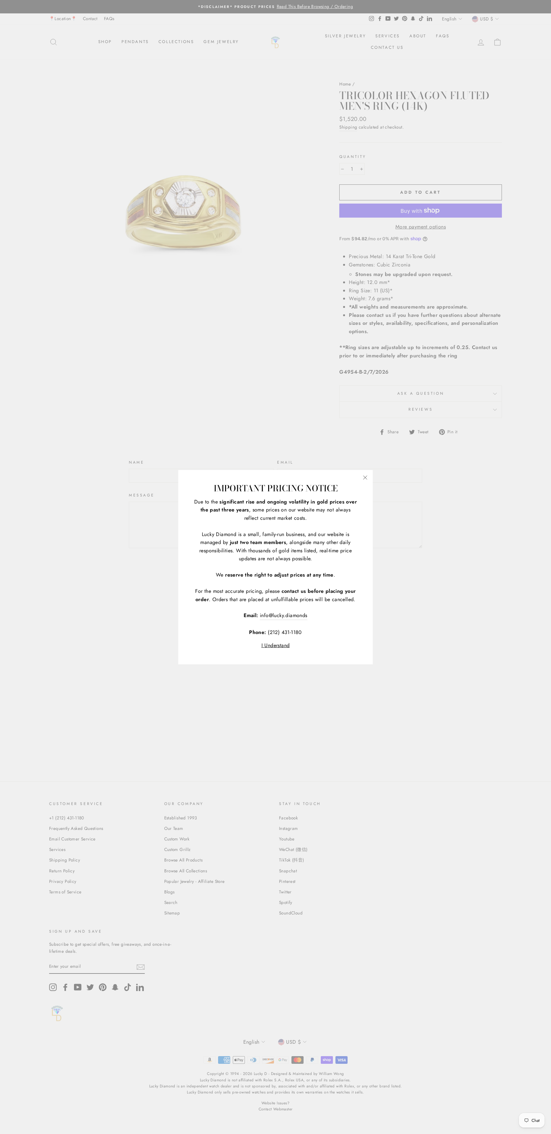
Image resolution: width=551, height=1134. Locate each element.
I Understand (275, 645)
